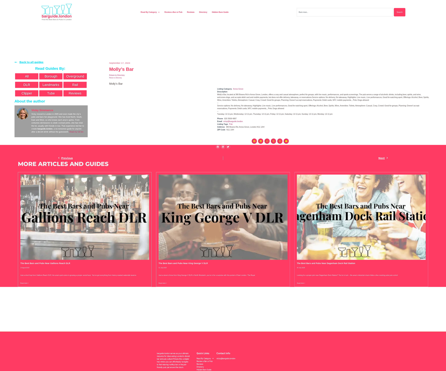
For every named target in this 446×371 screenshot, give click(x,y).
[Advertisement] (223, 42)
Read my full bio (76, 132)
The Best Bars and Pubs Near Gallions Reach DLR (45, 263)
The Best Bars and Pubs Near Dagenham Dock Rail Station (326, 263)
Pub (231, 124)
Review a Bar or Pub (173, 12)
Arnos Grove (238, 89)
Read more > (24, 283)
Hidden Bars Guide (220, 12)
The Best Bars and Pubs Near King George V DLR (183, 263)
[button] (254, 141)
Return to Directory (117, 75)
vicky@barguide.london (233, 121)
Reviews (190, 12)
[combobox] (345, 12)
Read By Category (149, 12)
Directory (203, 12)
